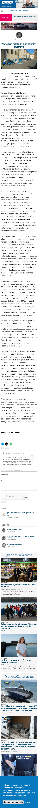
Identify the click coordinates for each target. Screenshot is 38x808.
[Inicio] (19, 11)
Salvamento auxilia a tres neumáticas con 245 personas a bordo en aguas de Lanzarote (19, 626)
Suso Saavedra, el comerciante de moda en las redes (18, 585)
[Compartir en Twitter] (6, 445)
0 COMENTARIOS (16, 589)
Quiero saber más (18, 795)
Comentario (5, 481)
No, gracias (27, 802)
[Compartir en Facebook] (3, 445)
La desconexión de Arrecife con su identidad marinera (16, 661)
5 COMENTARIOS (13, 664)
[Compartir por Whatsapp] (10, 445)
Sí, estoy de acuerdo (13, 802)
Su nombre (4, 474)
